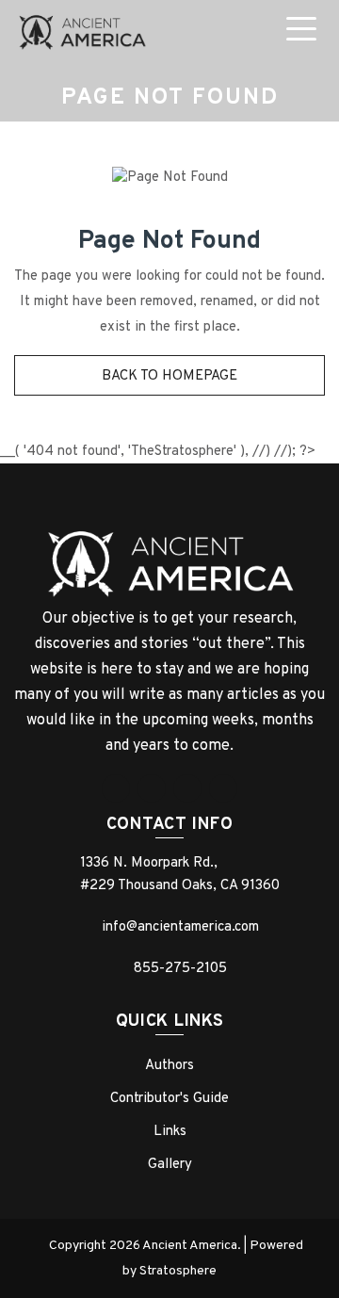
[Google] (151, 788)
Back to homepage (169, 376)
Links (169, 1132)
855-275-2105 (180, 969)
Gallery (170, 1165)
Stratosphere (178, 1271)
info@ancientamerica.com (180, 927)
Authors (169, 1066)
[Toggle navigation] (305, 32)
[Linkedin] (187, 788)
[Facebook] (116, 788)
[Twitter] (223, 788)
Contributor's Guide (169, 1099)
